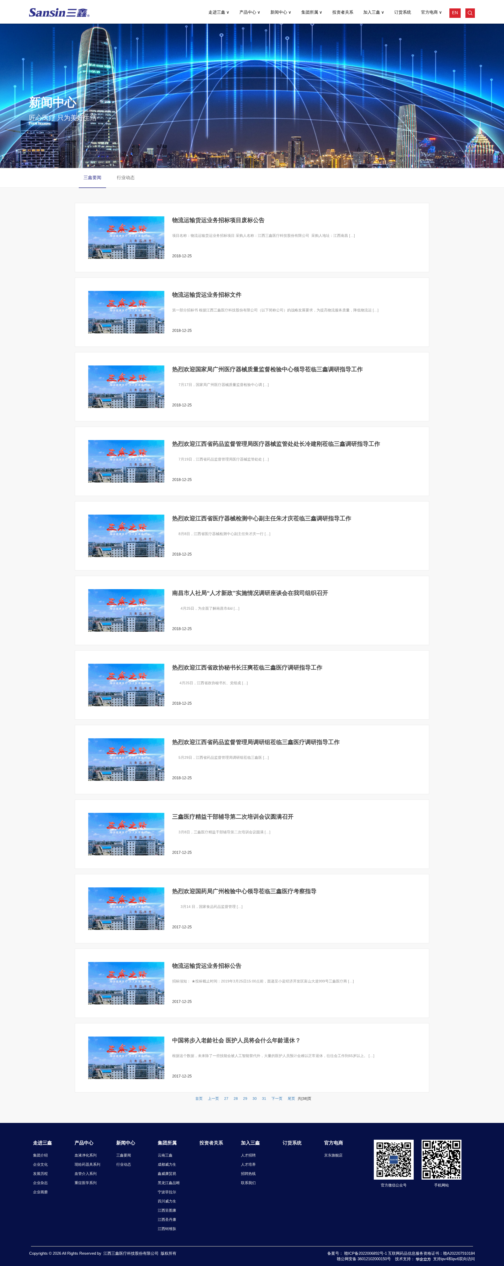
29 (245, 1098)
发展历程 (40, 1173)
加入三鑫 (372, 12)
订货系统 (402, 12)
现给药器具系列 (87, 1164)
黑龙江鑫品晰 (169, 1183)
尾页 (291, 1098)
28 (236, 1098)
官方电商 (430, 12)
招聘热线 (248, 1173)
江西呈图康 (167, 1210)
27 (226, 1098)
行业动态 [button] (126, 177)
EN (455, 13)
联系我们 (248, 1183)
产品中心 (248, 12)
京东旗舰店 (333, 1155)
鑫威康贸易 (167, 1173)
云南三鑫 (165, 1155)
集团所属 (310, 12)
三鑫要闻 (92, 177)
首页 (199, 1098)
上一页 (213, 1098)
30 (255, 1098)
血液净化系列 (86, 1155)
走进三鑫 (217, 12)
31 (264, 1098)
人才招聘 (248, 1155)
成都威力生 (167, 1164)
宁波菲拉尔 (167, 1192)
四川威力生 (167, 1201)
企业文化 (40, 1164)
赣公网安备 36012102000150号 (364, 1259)
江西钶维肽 (167, 1229)
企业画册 (40, 1192)
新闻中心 (279, 12)
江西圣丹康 (167, 1219)
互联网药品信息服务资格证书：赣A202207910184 (431, 1253)
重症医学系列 (86, 1183)
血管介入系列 (86, 1173)
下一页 (276, 1098)
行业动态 (123, 1164)
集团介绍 (40, 1155)
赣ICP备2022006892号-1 (366, 1253)
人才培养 (248, 1164)
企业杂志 (40, 1183)
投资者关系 (342, 12)
